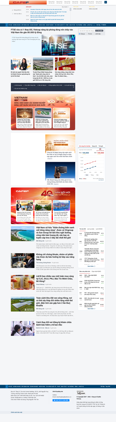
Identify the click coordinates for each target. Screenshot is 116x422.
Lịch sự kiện (90, 229)
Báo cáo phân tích (84, 271)
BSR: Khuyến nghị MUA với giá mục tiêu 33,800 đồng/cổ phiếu (91, 305)
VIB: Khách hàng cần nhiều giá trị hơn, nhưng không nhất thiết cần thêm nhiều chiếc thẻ (59, 182)
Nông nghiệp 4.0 (52, 88)
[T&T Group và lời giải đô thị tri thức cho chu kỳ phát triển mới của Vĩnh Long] (43, 205)
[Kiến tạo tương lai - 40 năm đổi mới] (55, 193)
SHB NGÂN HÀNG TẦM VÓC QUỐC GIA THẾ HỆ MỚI (51, 85)
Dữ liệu (99, 25)
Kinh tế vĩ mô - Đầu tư (42, 328)
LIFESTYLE (89, 25)
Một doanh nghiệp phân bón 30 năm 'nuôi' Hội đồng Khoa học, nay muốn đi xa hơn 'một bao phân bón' (91, 242)
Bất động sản (40, 241)
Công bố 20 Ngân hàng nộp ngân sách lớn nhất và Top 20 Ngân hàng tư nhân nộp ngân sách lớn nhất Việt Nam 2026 (61, 121)
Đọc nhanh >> (65, 7)
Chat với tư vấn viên (61, 400)
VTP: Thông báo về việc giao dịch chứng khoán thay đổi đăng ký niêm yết (92, 260)
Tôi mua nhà (18, 88)
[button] (13, 87)
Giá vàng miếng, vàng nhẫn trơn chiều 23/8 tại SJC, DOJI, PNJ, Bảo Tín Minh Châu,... (64, 74)
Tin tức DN (82, 229)
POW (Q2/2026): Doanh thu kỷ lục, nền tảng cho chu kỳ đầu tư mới (92, 282)
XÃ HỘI (10, 25)
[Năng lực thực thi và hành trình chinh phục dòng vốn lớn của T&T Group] (24, 205)
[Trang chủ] (7, 25)
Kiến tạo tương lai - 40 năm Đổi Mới (24, 85)
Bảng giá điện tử (17, 10)
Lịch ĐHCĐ (99, 229)
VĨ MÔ (66, 25)
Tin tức (90, 34)
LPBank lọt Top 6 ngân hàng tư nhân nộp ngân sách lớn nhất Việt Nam (23, 121)
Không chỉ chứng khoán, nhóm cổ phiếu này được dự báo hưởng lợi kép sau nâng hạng (55, 257)
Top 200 (108, 386)
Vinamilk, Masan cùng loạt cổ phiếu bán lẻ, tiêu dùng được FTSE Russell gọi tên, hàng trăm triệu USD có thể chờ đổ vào (91, 252)
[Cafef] (22, 193)
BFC (80, 241)
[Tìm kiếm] (99, 31)
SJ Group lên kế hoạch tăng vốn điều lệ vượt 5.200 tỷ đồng (91, 234)
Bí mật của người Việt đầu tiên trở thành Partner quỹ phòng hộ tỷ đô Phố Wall (20, 74)
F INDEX (103, 25)
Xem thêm (91, 266)
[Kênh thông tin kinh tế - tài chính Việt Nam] (28, 2)
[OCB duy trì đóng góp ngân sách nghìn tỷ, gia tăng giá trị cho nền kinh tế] (43, 113)
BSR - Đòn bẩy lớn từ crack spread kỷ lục (91, 299)
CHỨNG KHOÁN (17, 25)
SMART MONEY (50, 25)
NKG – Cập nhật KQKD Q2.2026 (90, 276)
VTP (80, 259)
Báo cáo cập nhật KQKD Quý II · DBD (92, 288)
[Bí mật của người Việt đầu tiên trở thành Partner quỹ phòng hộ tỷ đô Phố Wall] (21, 64)
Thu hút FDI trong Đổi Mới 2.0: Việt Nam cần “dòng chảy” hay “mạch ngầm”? (61, 214)
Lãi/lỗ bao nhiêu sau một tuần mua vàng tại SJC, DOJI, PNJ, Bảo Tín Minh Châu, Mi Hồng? (55, 278)
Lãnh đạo (98, 34)
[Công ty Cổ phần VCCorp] (91, 393)
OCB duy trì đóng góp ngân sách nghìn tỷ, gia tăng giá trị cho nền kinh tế (42, 121)
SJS (80, 233)
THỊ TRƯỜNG (79, 25)
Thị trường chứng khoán (43, 262)
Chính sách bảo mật (16, 412)
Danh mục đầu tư (18, 13)
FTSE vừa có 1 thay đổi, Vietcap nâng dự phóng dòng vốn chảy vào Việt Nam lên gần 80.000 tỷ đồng (42, 31)
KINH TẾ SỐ (72, 25)
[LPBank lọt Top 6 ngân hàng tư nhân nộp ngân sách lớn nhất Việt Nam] (25, 113)
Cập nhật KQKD (96, 271)
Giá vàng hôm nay (29, 88)
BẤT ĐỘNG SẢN (25, 25)
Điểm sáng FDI (41, 88)
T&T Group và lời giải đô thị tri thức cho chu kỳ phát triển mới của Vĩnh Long (43, 214)
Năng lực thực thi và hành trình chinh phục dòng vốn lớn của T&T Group (24, 214)
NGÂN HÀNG (42, 25)
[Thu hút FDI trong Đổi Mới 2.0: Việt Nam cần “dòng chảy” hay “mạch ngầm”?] (61, 205)
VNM (80, 251)
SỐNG (84, 25)
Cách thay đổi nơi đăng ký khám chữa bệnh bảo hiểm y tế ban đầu (53, 323)
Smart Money (40, 284)
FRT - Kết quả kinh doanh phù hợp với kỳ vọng (91, 293)
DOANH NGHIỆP (34, 25)
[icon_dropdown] (105, 2)
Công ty (82, 34)
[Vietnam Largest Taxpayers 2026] (21, 99)
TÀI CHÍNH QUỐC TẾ (60, 25)
